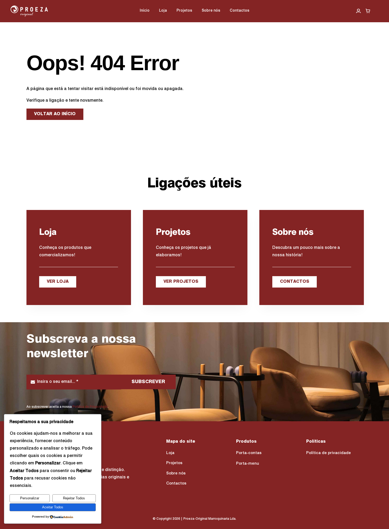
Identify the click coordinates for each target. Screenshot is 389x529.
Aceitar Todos (52, 507)
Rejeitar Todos (74, 498)
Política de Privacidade (90, 407)
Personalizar (29, 498)
